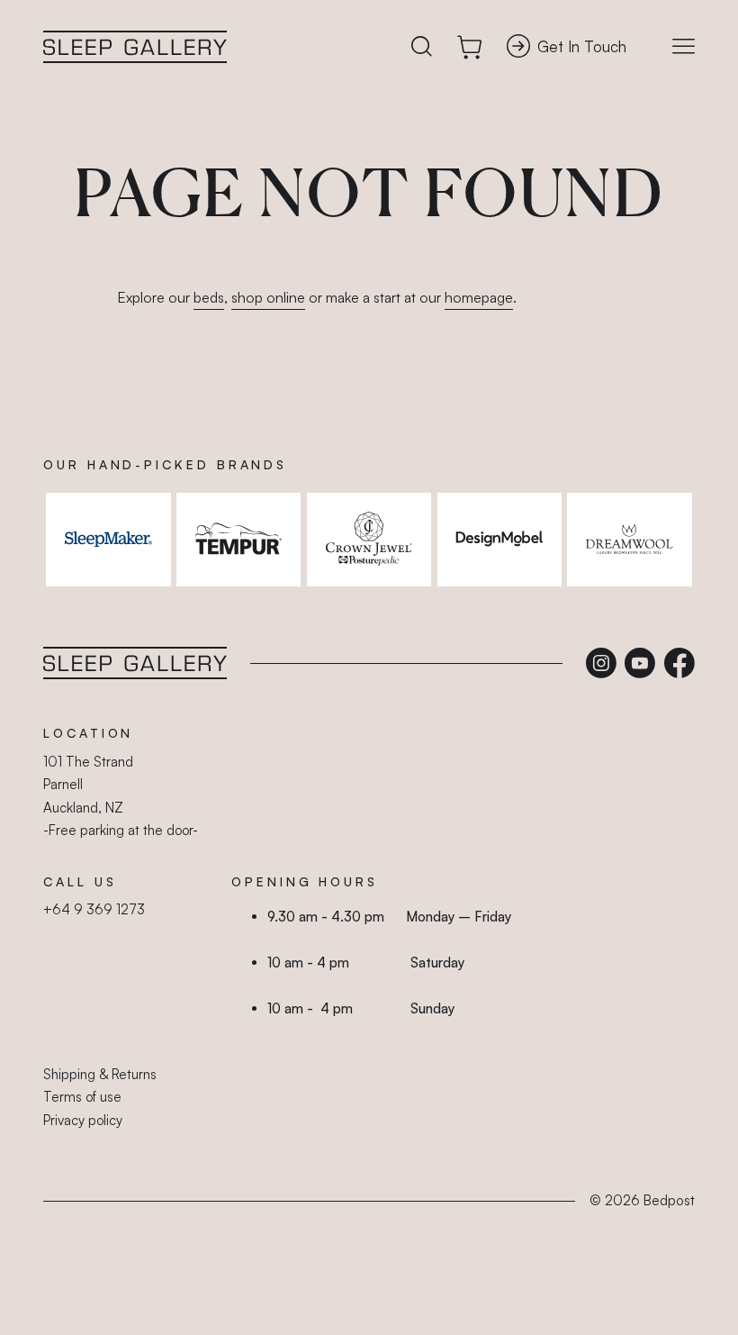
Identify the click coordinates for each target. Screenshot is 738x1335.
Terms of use (82, 1096)
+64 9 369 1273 (94, 909)
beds (209, 297)
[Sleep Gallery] (135, 47)
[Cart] (469, 47)
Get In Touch (581, 46)
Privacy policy (82, 1120)
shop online (268, 297)
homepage (479, 297)
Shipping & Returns (100, 1074)
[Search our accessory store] (421, 47)
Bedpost (669, 1200)
